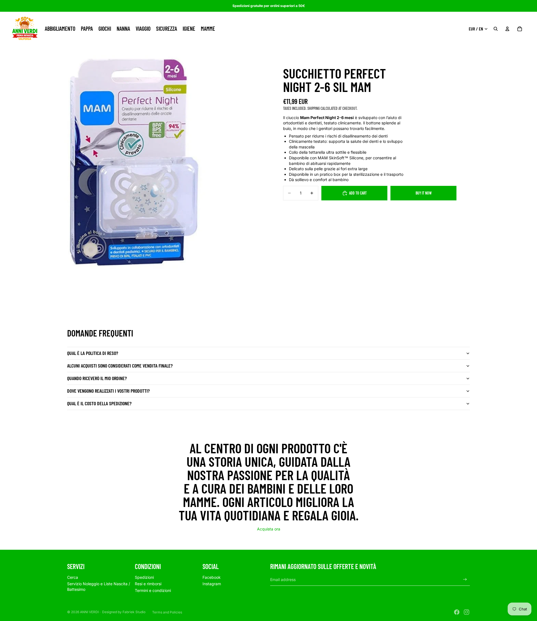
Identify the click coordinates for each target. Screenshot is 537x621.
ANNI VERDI (89, 612)
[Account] (507, 29)
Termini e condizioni (153, 590)
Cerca (72, 577)
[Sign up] (465, 579)
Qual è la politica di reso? (92, 353)
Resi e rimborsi (148, 583)
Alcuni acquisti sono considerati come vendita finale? (120, 365)
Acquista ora (268, 529)
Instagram (211, 583)
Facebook (211, 577)
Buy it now (424, 193)
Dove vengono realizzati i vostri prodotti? (108, 391)
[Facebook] (456, 612)
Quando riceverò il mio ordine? (97, 378)
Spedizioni (144, 577)
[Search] (495, 29)
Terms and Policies (167, 612)
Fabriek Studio (134, 612)
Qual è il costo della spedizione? (99, 403)
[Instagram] (466, 612)
